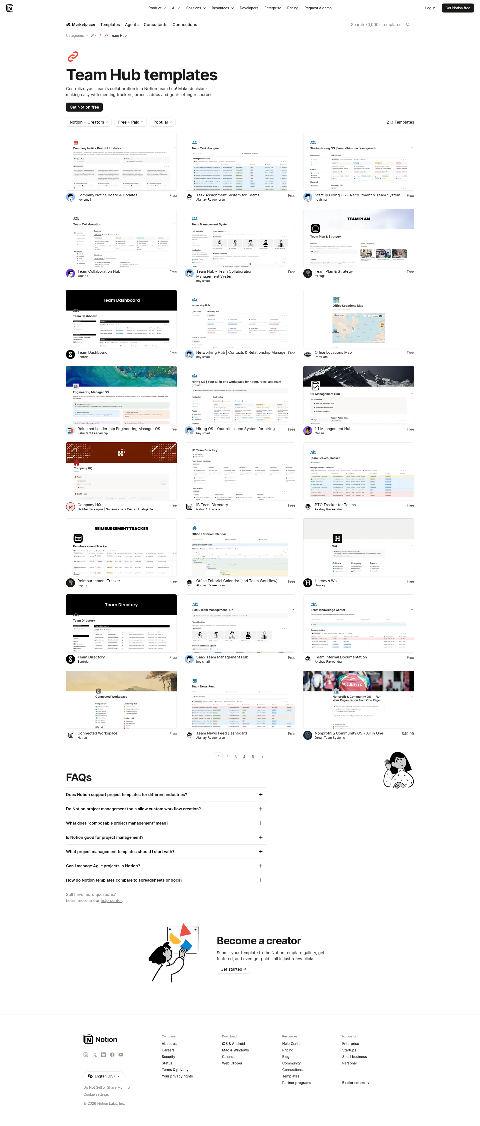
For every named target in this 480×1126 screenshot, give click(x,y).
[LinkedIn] (103, 1054)
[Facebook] (112, 1054)
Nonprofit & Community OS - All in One (349, 733)
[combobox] (381, 24)
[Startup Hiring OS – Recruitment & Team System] (358, 162)
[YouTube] (121, 1054)
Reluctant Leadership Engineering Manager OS (119, 428)
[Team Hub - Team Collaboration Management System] (240, 238)
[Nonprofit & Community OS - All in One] (358, 700)
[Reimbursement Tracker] (121, 547)
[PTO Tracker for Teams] (358, 471)
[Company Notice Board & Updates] (121, 162)
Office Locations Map (333, 352)
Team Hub (118, 35)
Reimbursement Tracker (99, 580)
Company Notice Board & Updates (108, 195)
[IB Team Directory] (240, 471)
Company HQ (89, 504)
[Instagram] (85, 1054)
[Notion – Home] (10, 8)
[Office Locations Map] (358, 319)
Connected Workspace (98, 733)
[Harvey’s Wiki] (358, 547)
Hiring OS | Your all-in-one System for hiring (235, 428)
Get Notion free (84, 107)
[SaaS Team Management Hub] (240, 623)
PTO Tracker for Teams (335, 504)
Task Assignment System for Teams (228, 195)
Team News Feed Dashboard (221, 733)
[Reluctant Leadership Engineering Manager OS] (121, 395)
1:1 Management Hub (333, 428)
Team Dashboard (93, 352)
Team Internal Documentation (341, 657)
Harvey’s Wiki (326, 580)
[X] (94, 1054)
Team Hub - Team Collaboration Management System (224, 274)
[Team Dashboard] (121, 319)
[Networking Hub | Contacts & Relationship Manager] (240, 319)
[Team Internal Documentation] (358, 623)
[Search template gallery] (408, 24)
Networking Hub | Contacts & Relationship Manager (241, 352)
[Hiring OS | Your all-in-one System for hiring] (240, 395)
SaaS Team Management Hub (222, 657)
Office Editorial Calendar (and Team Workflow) (237, 580)
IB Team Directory (212, 504)
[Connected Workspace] (121, 700)
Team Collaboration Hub (99, 271)
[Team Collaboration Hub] (121, 238)
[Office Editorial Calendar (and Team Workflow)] (240, 547)
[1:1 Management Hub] (358, 395)
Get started (233, 969)
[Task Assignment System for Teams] (240, 162)
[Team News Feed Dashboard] (240, 700)
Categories (75, 35)
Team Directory (91, 657)
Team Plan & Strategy (334, 271)
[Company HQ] (121, 471)
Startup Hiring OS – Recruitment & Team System (357, 195)
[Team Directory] (121, 623)
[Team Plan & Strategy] (358, 238)
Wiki (93, 35)
